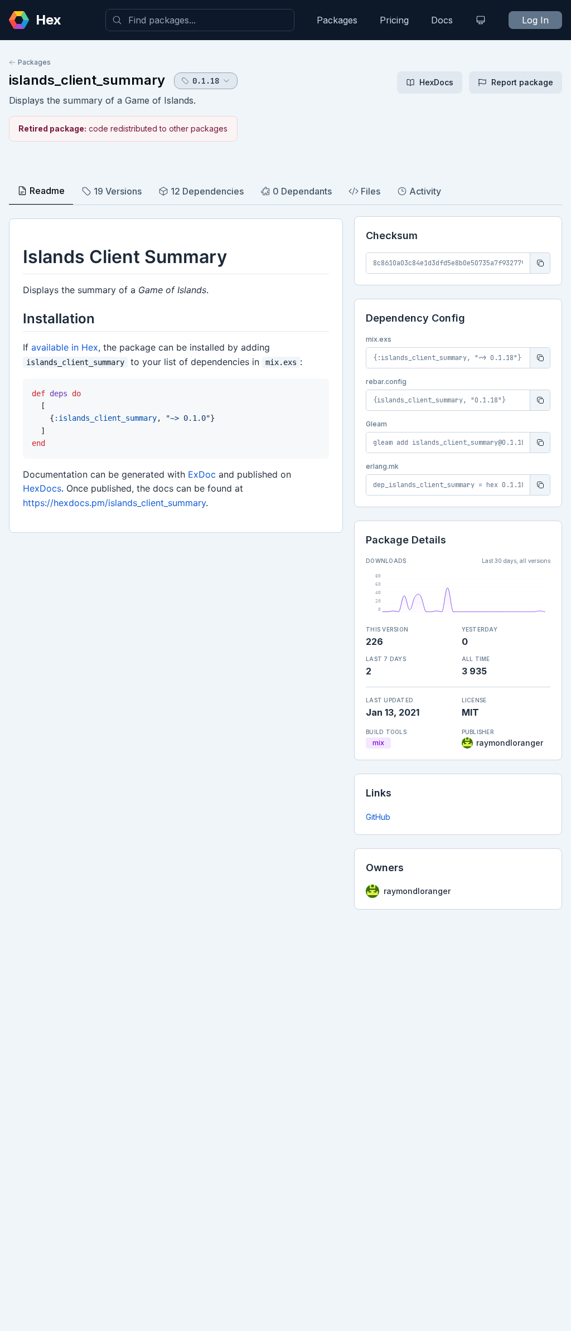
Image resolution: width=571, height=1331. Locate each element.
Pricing (394, 20)
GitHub (378, 817)
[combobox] (199, 20)
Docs (442, 20)
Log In (535, 20)
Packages (337, 20)
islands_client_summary (87, 80)
